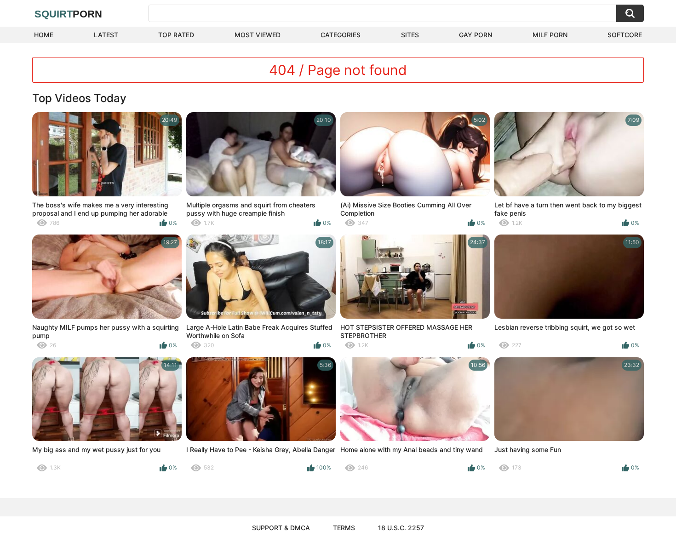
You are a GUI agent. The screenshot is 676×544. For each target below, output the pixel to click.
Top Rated (176, 35)
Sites (410, 35)
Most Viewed (258, 35)
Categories (341, 35)
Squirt (68, 14)
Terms (344, 528)
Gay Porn (475, 35)
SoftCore (624, 35)
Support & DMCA (281, 528)
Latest (106, 35)
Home (43, 35)
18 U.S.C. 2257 (401, 528)
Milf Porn (550, 35)
